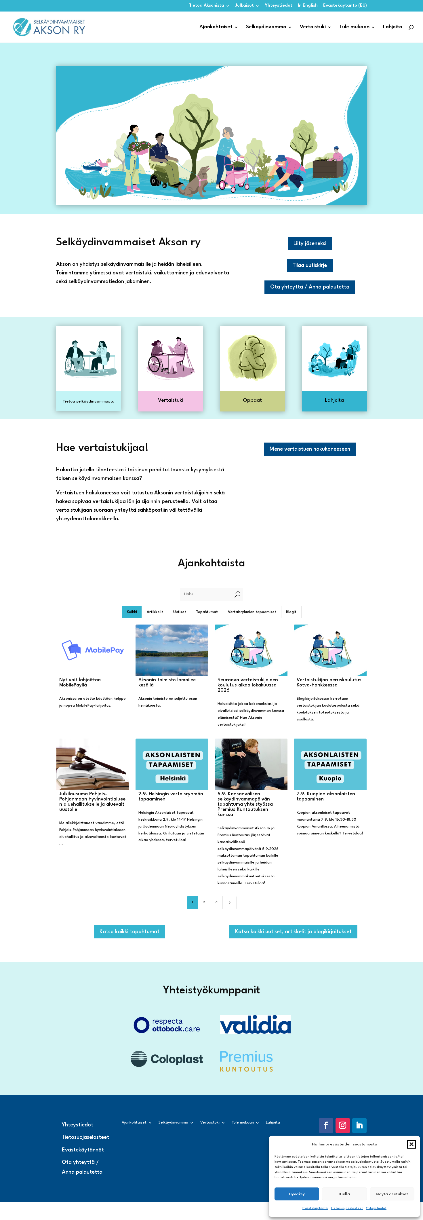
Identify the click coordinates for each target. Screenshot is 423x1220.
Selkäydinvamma (266, 27)
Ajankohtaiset (216, 27)
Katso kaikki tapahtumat (129, 931)
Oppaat (252, 400)
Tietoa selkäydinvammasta (89, 401)
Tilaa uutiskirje (310, 265)
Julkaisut (244, 5)
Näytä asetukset (392, 1194)
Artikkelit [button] (155, 612)
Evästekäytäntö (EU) (345, 5)
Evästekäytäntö (315, 1208)
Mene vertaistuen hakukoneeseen (310, 449)
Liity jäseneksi (310, 243)
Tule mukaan (354, 27)
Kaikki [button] (132, 612)
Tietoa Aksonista (206, 5)
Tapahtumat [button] (207, 612)
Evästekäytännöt (83, 1150)
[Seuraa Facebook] (326, 1125)
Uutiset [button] (179, 612)
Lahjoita (392, 27)
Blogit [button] (291, 612)
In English (308, 5)
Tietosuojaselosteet (347, 1208)
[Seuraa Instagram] (343, 1125)
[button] (411, 1144)
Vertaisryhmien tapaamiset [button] (252, 612)
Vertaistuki (313, 27)
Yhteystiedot (376, 1208)
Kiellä (344, 1194)
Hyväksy (297, 1194)
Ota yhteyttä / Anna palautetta (309, 287)
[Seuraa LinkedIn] (359, 1125)
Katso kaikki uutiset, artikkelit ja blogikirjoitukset (293, 931)
